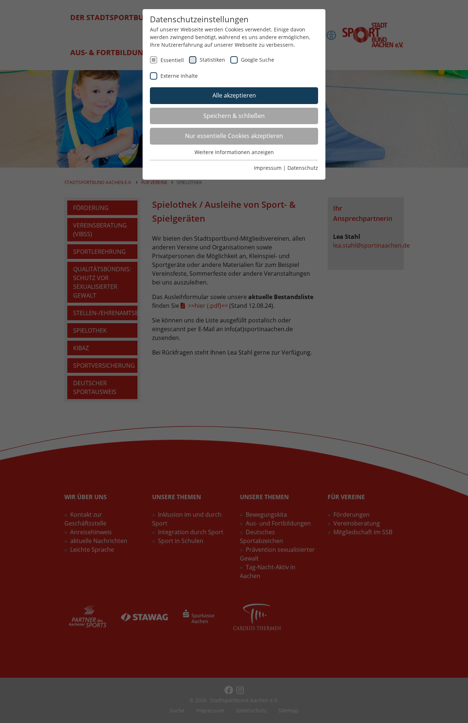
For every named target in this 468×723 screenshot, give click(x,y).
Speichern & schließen (234, 116)
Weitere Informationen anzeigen (234, 152)
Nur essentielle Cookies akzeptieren (234, 136)
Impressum (268, 167)
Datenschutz (302, 167)
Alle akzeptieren (234, 95)
